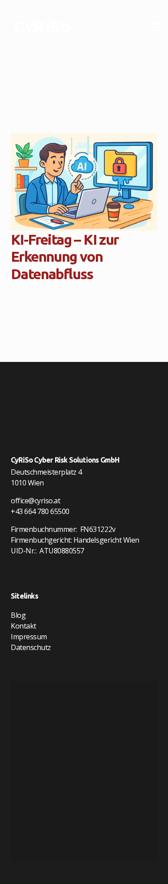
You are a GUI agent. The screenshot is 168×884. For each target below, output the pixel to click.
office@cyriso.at (35, 501)
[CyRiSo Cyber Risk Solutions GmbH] (41, 27)
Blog (18, 615)
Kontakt (23, 626)
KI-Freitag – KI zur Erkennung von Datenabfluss (65, 256)
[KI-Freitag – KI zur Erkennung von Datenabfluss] (84, 182)
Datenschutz (31, 647)
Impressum (29, 637)
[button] (155, 26)
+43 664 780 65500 (40, 511)
